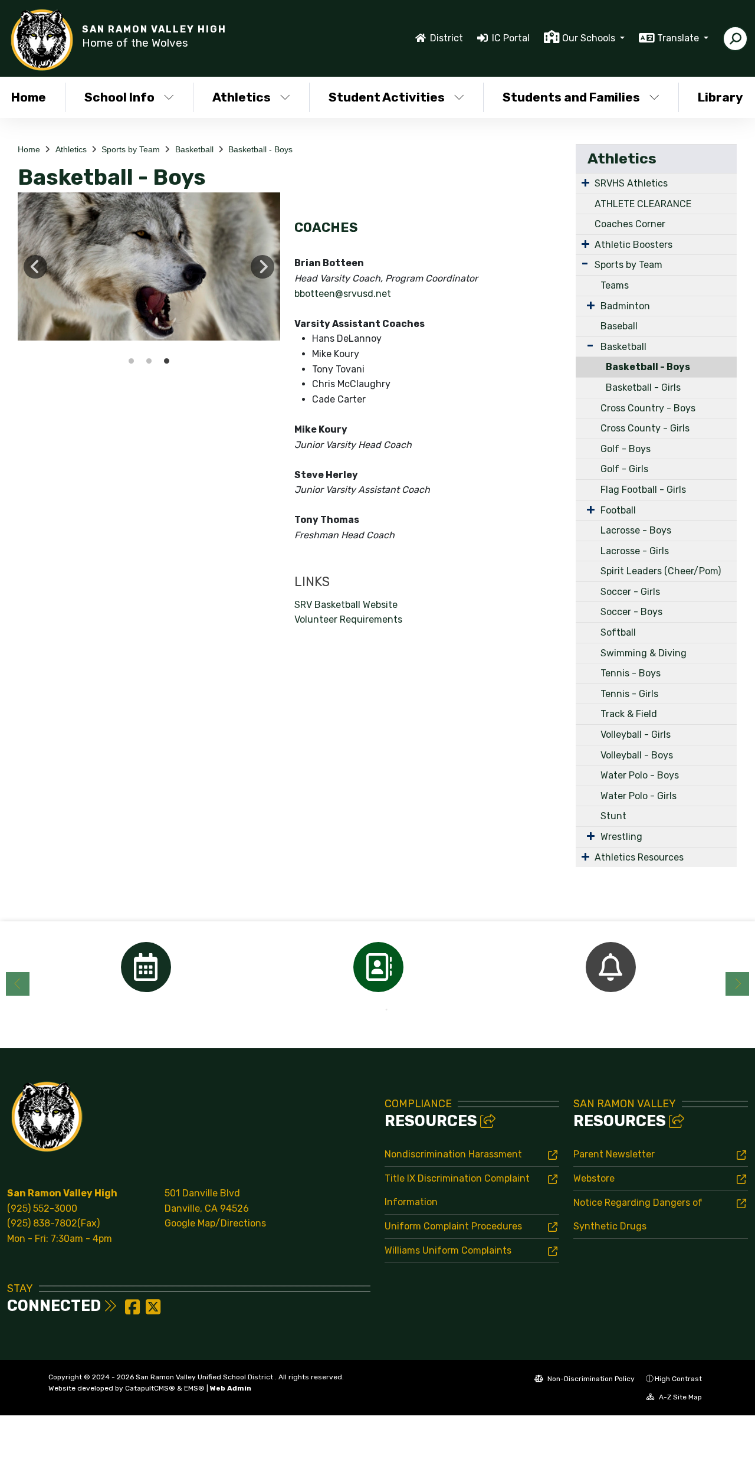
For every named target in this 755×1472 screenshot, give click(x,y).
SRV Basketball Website (346, 604)
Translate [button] (679, 38)
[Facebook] (133, 1311)
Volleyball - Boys (636, 755)
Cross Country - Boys (647, 408)
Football (618, 510)
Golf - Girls (624, 469)
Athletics (241, 97)
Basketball (194, 149)
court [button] (149, 361)
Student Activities (387, 97)
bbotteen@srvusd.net (342, 293)
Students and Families (571, 97)
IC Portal (511, 38)
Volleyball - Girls (635, 734)
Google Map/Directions (215, 1223)
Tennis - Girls (629, 693)
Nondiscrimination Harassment (453, 1154)
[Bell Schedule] (610, 967)
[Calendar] (145, 967)
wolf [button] (167, 361)
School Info (119, 97)
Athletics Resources (639, 857)
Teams (614, 285)
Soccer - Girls (630, 591)
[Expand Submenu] (585, 182)
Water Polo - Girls (638, 796)
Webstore (594, 1178)
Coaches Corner (630, 224)
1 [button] (369, 1010)
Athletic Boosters (633, 244)
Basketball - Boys (260, 149)
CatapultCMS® (150, 1388)
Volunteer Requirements (348, 619)
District (446, 38)
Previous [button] (35, 267)
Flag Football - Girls (643, 489)
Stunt (613, 816)
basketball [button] (131, 361)
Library (720, 97)
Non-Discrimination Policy (590, 1379)
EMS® (194, 1388)
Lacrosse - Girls (634, 551)
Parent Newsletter (614, 1154)
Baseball (619, 326)
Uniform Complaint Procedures (453, 1226)
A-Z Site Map (679, 1397)
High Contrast (678, 1379)
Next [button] (262, 267)
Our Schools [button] (590, 38)
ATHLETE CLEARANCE (643, 204)
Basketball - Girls (643, 387)
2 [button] (386, 1010)
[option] (149, 266)
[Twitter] (153, 1311)
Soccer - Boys (631, 611)
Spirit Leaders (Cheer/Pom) (660, 571)
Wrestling (621, 836)
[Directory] (378, 967)
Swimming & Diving (643, 653)
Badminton (625, 306)
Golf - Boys (625, 448)
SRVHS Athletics (631, 183)
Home (29, 149)
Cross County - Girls (645, 428)
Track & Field (628, 713)
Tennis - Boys (630, 673)
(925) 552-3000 (42, 1208)
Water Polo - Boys (639, 775)
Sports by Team (130, 149)
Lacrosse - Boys (635, 530)
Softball (618, 632)
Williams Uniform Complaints (448, 1250)
